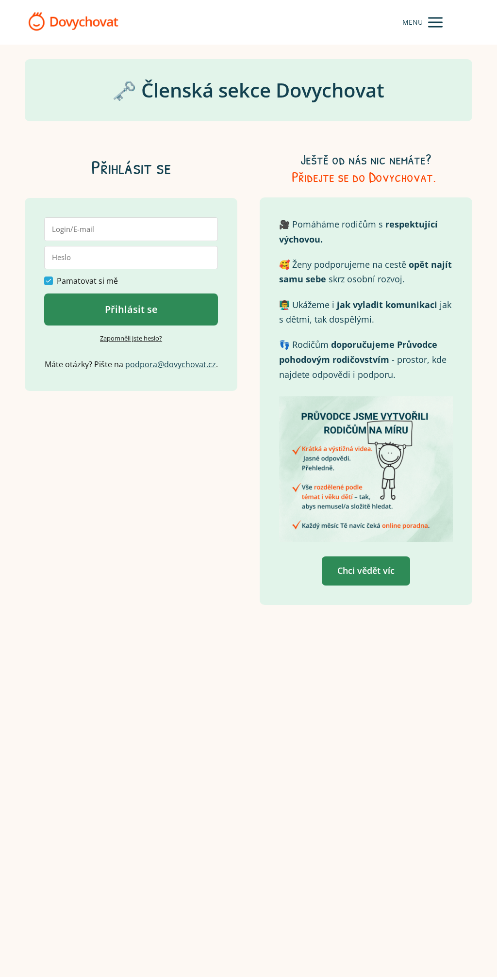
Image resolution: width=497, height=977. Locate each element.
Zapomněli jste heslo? (131, 338)
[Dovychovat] (73, 22)
